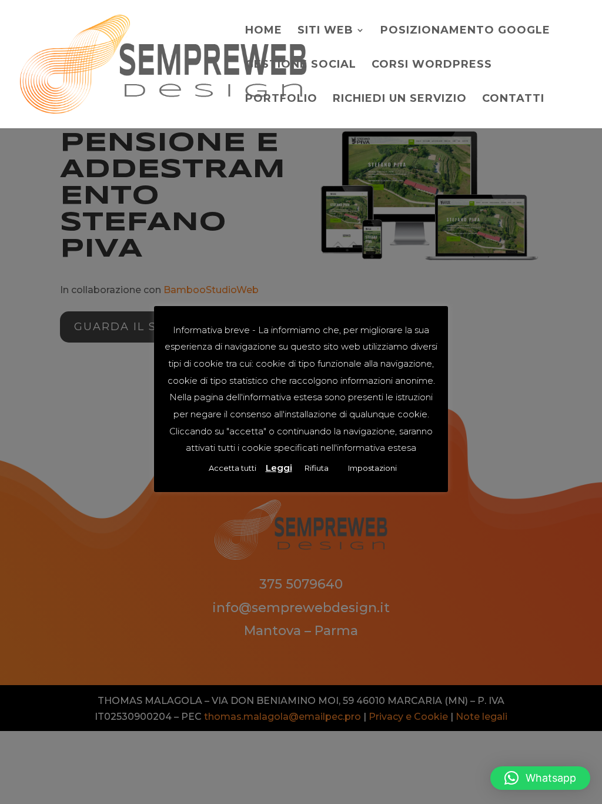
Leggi (279, 467)
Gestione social (300, 65)
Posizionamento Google (465, 31)
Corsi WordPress (432, 65)
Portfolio (281, 99)
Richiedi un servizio (400, 99)
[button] (540, 778)
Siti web (325, 31)
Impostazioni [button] (372, 468)
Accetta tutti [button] (232, 468)
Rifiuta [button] (317, 468)
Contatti (513, 99)
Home (263, 31)
